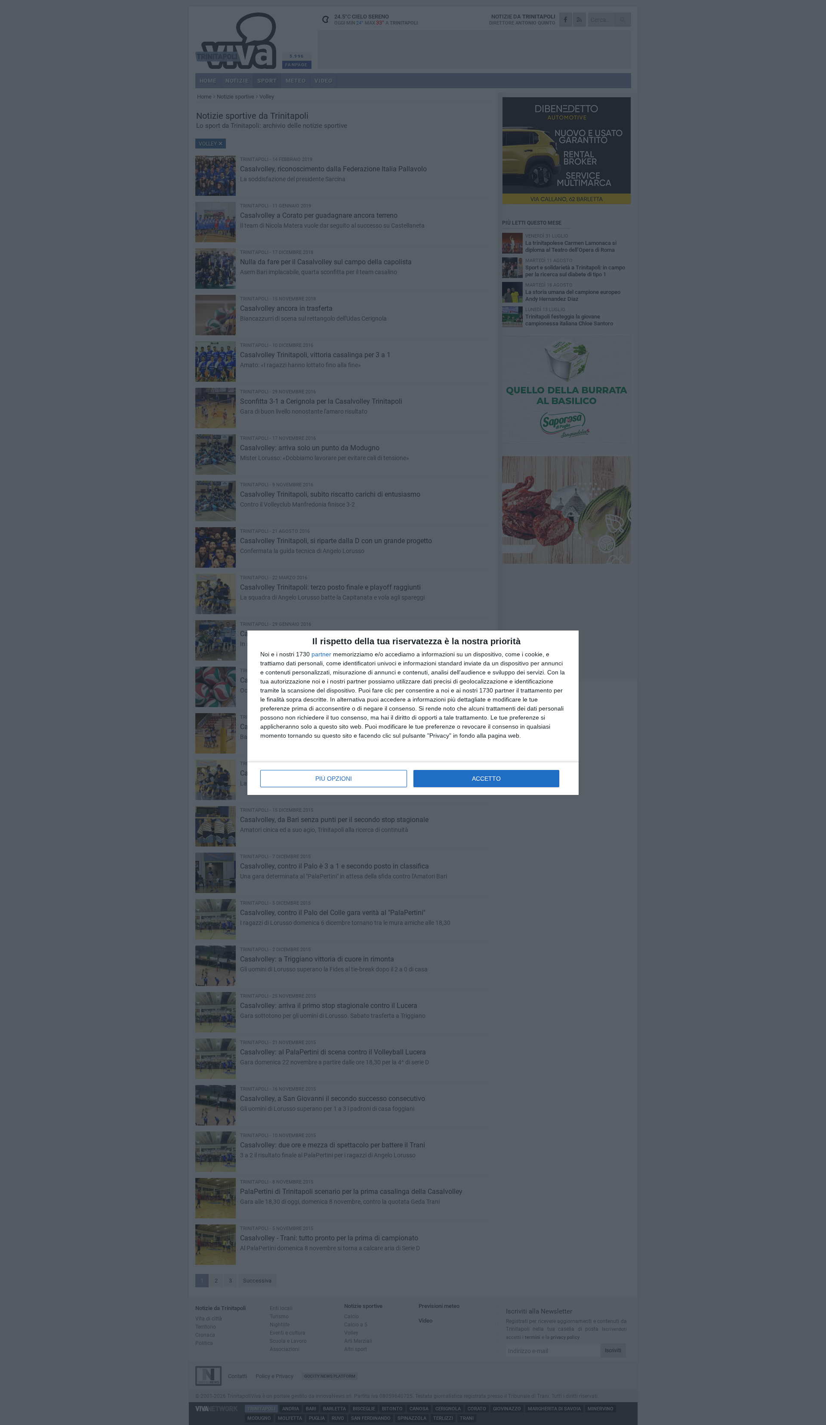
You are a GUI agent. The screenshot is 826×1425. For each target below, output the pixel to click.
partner (321, 654)
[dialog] (413, 713)
